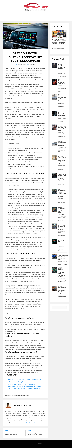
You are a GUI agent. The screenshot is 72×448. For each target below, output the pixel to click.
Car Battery (24, 18)
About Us (43, 18)
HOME (7, 18)
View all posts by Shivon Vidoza (28, 423)
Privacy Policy (52, 18)
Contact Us (62, 18)
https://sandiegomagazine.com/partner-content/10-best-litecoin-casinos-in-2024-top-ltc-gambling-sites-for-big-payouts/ (25, 389)
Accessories (14, 18)
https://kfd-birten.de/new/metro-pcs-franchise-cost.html (25, 379)
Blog (36, 18)
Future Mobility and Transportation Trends (19, 395)
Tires (31, 18)
